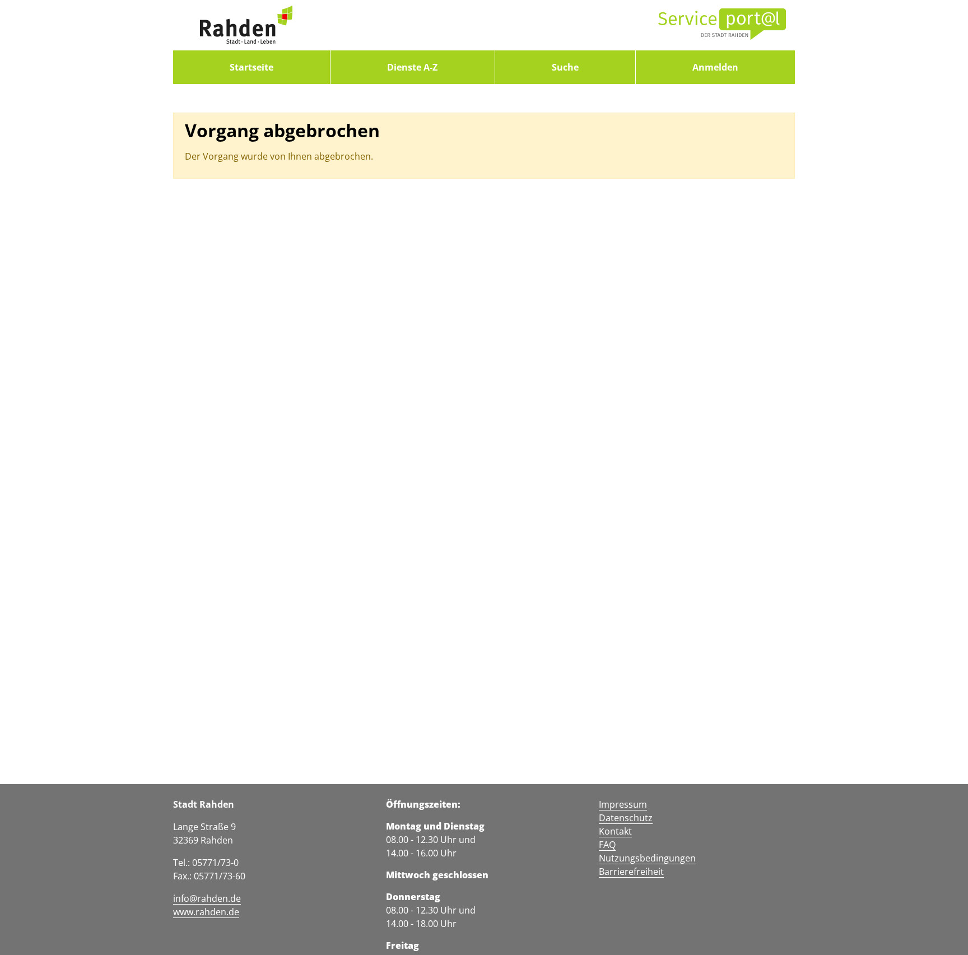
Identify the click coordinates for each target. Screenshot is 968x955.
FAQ (607, 844)
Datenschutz (626, 818)
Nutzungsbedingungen (647, 858)
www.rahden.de (206, 912)
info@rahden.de (207, 898)
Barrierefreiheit (631, 871)
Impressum (623, 804)
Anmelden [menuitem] (715, 67)
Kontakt (615, 831)
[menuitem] (251, 67)
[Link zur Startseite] (246, 25)
